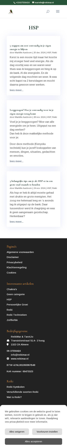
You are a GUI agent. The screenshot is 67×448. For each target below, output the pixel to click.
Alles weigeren (16, 431)
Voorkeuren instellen (47, 431)
